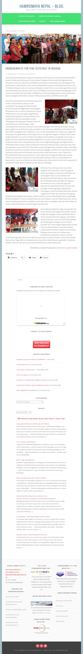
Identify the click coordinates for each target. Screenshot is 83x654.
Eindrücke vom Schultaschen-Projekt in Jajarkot (30, 380)
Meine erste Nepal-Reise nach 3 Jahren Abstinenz (31, 478)
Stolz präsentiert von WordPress (28, 650)
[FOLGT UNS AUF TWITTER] (45, 646)
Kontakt (42, 21)
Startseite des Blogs (26, 16)
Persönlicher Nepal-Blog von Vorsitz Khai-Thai (42, 419)
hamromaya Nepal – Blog (41, 6)
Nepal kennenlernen (57, 21)
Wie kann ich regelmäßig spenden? (16, 610)
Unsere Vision (60, 621)
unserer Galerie (71, 248)
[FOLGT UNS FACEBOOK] (37, 646)
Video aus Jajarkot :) (22, 375)
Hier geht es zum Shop (43, 613)
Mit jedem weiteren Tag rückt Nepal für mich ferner (31, 535)
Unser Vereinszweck (62, 616)
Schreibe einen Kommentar (27, 74)
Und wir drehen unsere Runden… (26, 442)
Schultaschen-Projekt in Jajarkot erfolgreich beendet (32, 385)
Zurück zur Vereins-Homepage (50, 16)
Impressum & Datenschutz (64, 601)
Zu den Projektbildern (26, 21)
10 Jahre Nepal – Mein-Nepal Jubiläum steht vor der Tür (33, 517)
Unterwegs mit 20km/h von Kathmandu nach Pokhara (32, 424)
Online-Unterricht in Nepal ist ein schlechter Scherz (31, 496)
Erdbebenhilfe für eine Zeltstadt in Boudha (33, 68)
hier (41, 590)
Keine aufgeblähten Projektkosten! (26, 390)
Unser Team (59, 606)
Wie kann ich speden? (12, 597)
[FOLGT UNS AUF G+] (41, 646)
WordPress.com (62, 650)
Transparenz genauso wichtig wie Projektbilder (30, 359)
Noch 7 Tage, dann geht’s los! (25, 460)
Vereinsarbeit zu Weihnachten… (26, 370)
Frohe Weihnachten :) (22, 365)
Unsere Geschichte (61, 611)
